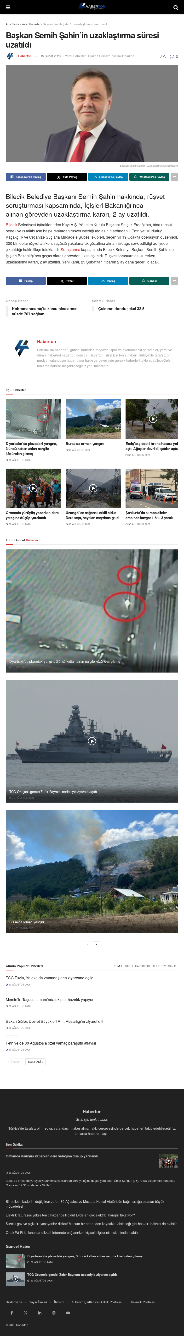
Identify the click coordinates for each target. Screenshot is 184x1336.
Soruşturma (70, 249)
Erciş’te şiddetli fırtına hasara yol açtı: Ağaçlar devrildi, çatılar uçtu (152, 446)
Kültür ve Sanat (165, 966)
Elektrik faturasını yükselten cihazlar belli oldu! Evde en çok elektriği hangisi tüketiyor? (70, 1215)
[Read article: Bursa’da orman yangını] (93, 418)
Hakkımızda (14, 1302)
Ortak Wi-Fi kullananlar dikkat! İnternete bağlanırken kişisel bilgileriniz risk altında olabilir (72, 1232)
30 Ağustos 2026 (19, 460)
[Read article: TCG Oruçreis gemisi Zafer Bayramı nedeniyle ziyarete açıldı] (92, 741)
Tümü (118, 966)
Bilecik (12, 224)
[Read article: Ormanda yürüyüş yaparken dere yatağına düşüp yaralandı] (33, 488)
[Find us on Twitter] (25, 1313)
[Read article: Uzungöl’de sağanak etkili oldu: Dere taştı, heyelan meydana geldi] (93, 488)
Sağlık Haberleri (137, 966)
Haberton (25, 56)
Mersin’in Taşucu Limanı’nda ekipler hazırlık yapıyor (49, 999)
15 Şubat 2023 (50, 56)
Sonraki (34, 1061)
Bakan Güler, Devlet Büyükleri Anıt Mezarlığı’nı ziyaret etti (54, 1021)
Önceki (16, 1061)
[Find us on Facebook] (11, 1313)
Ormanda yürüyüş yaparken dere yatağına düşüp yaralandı (32, 515)
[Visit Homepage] (92, 7)
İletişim (59, 1302)
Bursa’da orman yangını (85, 443)
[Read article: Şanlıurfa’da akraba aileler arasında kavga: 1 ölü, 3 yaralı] (153, 488)
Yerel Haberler (31, 24)
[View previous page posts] (87, 944)
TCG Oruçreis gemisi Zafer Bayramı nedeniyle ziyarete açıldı (53, 791)
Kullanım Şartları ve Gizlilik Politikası (96, 1302)
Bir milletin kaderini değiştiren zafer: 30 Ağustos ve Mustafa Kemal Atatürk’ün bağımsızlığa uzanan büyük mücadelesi (85, 1204)
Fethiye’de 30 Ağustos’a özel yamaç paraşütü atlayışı (51, 1043)
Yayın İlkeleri (38, 1302)
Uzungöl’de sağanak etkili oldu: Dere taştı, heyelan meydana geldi (92, 515)
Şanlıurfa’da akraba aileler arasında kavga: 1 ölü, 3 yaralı (149, 515)
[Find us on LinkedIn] (40, 1313)
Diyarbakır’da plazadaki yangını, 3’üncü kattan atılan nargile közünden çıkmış (31, 448)
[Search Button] (175, 7)
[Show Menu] (8, 7)
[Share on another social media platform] (174, 177)
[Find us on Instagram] (54, 1313)
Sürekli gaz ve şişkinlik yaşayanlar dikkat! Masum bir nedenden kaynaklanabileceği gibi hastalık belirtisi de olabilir (91, 1223)
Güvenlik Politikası (142, 1302)
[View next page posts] (96, 944)
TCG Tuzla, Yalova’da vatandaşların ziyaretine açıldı (50, 977)
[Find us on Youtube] (68, 1313)
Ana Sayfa (12, 24)
